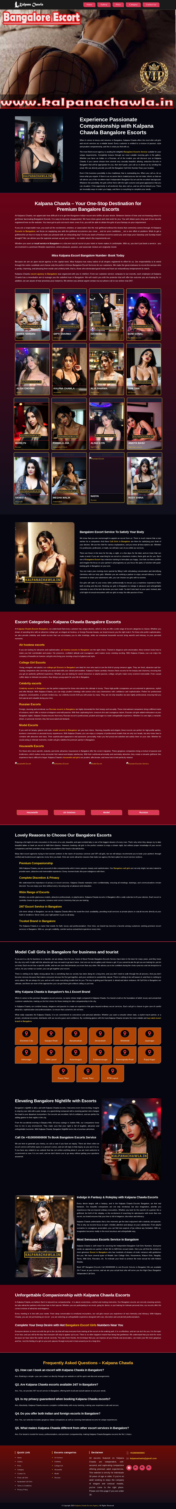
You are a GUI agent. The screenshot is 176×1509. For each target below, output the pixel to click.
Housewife (58, 1470)
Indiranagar (26, 1060)
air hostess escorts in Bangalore (75, 650)
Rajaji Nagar (149, 1060)
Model (56, 1474)
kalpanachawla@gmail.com (143, 1458)
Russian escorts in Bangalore (62, 709)
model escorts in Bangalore (65, 730)
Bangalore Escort (92, 559)
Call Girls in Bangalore (120, 541)
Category (133, 5)
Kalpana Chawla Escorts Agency (86, 1505)
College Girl (58, 1466)
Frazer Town (63, 1078)
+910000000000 (137, 1453)
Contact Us (151, 5)
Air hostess (58, 1458)
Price (118, 5)
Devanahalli (100, 1041)
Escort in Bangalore (99, 1252)
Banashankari (76, 1041)
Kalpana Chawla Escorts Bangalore (32, 629)
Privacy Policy (22, 1490)
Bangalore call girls (122, 868)
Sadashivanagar (100, 1060)
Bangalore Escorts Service (135, 152)
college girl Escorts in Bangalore (61, 667)
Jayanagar (149, 1041)
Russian (57, 1478)
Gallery (104, 5)
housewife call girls (71, 757)
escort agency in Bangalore (44, 274)
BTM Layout (112, 1078)
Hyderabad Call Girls (24, 1482)
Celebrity (57, 1462)
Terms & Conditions (24, 1486)
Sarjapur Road (51, 1041)
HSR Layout (51, 1060)
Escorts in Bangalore (25, 231)
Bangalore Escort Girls (81, 1325)
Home (89, 5)
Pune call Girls (22, 1478)
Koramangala (76, 1060)
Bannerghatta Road (124, 1060)
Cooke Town (88, 1078)
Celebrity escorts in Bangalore (32, 688)
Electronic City (26, 1041)
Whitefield (124, 1041)
